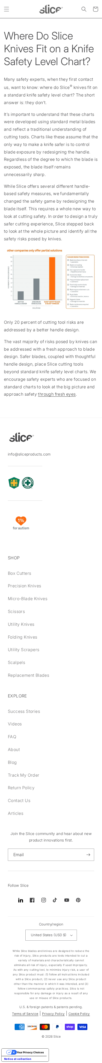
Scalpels (16, 662)
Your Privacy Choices (30, 1052)
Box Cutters (19, 573)
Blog (12, 762)
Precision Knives (24, 585)
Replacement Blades (28, 675)
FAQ (12, 736)
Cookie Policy (79, 1014)
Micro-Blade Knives (27, 598)
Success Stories (24, 711)
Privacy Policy (53, 1014)
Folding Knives (22, 637)
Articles (15, 813)
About (14, 749)
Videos (15, 723)
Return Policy (21, 787)
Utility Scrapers (23, 649)
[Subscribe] (88, 855)
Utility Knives (21, 624)
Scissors (16, 611)
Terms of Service (25, 1014)
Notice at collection (17, 1058)
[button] (6, 9)
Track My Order (23, 775)
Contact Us (19, 800)
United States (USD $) (48, 935)
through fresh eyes (57, 394)
